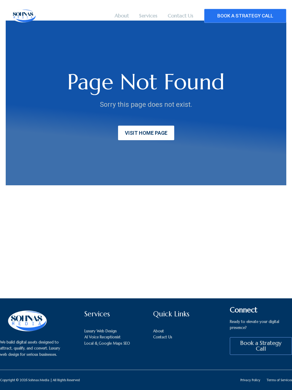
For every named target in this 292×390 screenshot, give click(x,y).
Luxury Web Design (100, 331)
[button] (245, 16)
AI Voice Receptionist (102, 337)
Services (148, 15)
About (122, 15)
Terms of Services (279, 380)
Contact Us (180, 15)
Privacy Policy (250, 380)
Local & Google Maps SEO (107, 343)
